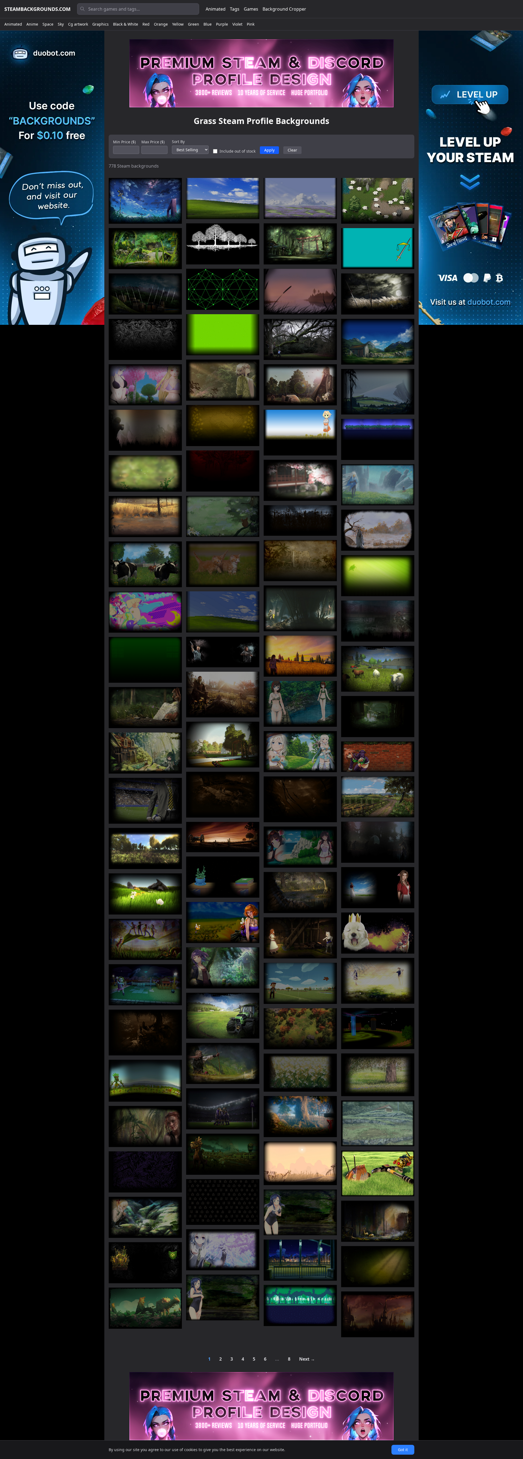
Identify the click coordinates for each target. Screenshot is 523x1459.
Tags (234, 9)
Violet (237, 24)
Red (146, 24)
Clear (292, 150)
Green (193, 24)
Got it (403, 1449)
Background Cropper (284, 9)
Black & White (125, 24)
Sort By (178, 141)
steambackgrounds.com (37, 9)
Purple (222, 24)
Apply (269, 150)
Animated (216, 9)
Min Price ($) (124, 141)
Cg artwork (78, 24)
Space (47, 24)
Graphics (100, 24)
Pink (250, 24)
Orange (161, 24)
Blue (207, 24)
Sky (61, 24)
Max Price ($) (153, 141)
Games (251, 9)
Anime (32, 24)
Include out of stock (238, 151)
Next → (307, 1359)
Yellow (178, 24)
